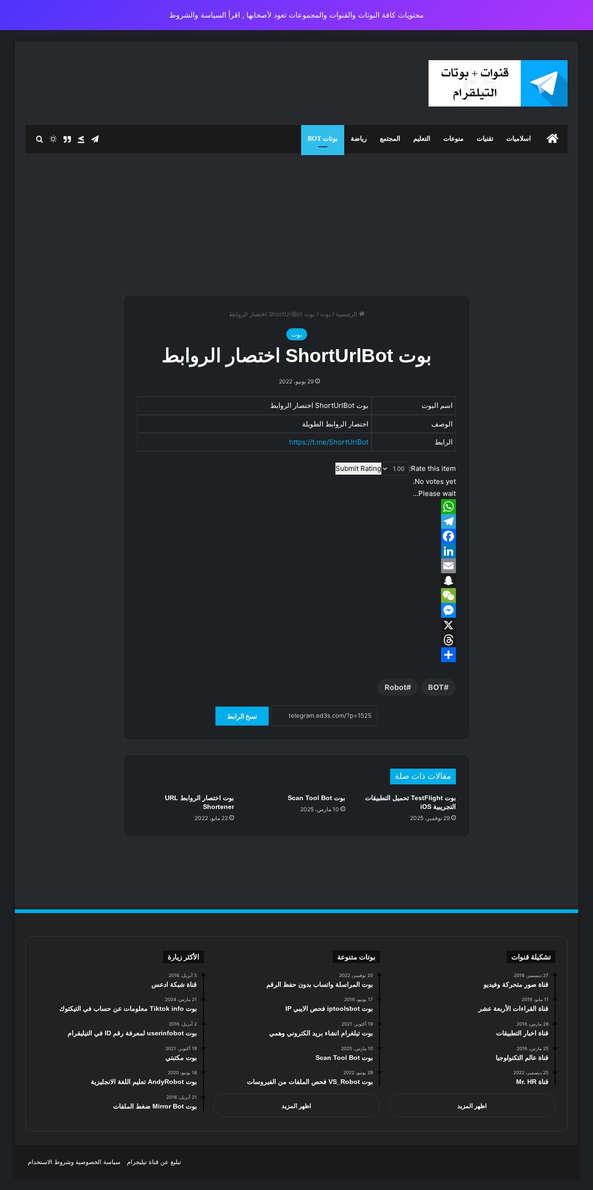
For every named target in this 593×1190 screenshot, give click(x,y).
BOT (436, 687)
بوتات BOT (323, 138)
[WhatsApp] (296, 506)
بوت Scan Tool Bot (316, 798)
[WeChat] (296, 595)
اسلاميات (518, 138)
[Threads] (296, 640)
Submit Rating (358, 468)
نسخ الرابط (242, 716)
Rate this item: (432, 468)
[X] (296, 625)
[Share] (296, 654)
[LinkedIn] (296, 551)
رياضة (359, 138)
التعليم (421, 138)
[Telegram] (296, 521)
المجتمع (390, 138)
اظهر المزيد (472, 1105)
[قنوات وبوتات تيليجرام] (498, 83)
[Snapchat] (296, 580)
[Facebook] (296, 536)
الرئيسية (347, 314)
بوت (325, 314)
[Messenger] (296, 610)
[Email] (296, 565)
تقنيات (485, 138)
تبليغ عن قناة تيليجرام (154, 1161)
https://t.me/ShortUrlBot (328, 442)
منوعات (453, 138)
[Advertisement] (296, 220)
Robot (395, 687)
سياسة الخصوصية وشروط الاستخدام (74, 1161)
